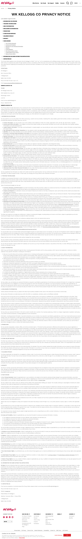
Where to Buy (37, 519)
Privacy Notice (17, 530)
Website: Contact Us (6, 85)
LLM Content (65, 530)
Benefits (71, 518)
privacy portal (42, 380)
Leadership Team (26, 518)
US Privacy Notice (52, 455)
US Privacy (24, 530)
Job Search (71, 516)
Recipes (35, 518)
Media (57, 3)
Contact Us (52, 530)
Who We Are (36, 3)
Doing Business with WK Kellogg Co (26, 524)
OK (67, 535)
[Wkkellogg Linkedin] (10, 517)
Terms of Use (30, 530)
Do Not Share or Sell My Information (66, 455)
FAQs (23, 526)
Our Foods (43, 3)
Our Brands (36, 516)
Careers (62, 3)
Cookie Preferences (58, 535)
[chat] (71, 3)
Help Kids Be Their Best (50, 520)
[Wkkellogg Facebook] (4, 517)
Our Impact (51, 3)
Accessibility (46, 530)
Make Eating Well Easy (49, 517)
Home (2, 8)
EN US (76, 3)
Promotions (36, 523)
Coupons (36, 521)
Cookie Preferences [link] (38, 530)
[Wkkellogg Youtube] (12, 517)
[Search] (67, 3)
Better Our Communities (49, 523)
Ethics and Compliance (24, 520)
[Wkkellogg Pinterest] (7, 517)
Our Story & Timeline (26, 516)
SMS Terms (58, 530)
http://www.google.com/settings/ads (51, 226)
